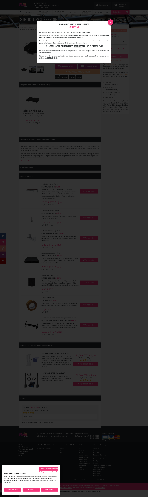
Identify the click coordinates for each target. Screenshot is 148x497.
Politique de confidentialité (48, 472)
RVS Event (74, 27)
